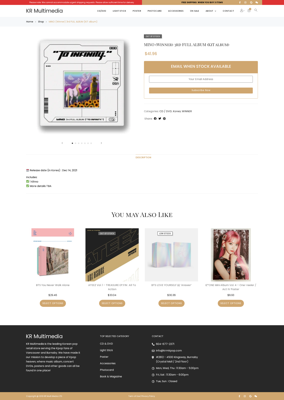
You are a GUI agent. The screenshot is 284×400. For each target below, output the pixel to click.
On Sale (194, 10)
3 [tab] (78, 143)
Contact (228, 10)
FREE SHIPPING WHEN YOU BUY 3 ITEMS (202, 2)
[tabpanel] (81, 87)
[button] (242, 11)
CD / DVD (165, 111)
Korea (177, 111)
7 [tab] (91, 143)
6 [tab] (88, 143)
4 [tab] (82, 143)
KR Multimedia (44, 10)
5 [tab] (85, 143)
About (209, 10)
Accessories (175, 10)
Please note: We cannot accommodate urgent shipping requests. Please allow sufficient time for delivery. (81, 2)
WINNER (187, 111)
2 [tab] (75, 143)
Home (29, 21)
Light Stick (119, 10)
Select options (52, 303)
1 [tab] (72, 143)
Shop (41, 21)
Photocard (155, 10)
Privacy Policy (148, 396)
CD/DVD (101, 10)
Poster (137, 10)
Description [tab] (143, 157)
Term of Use (134, 396)
